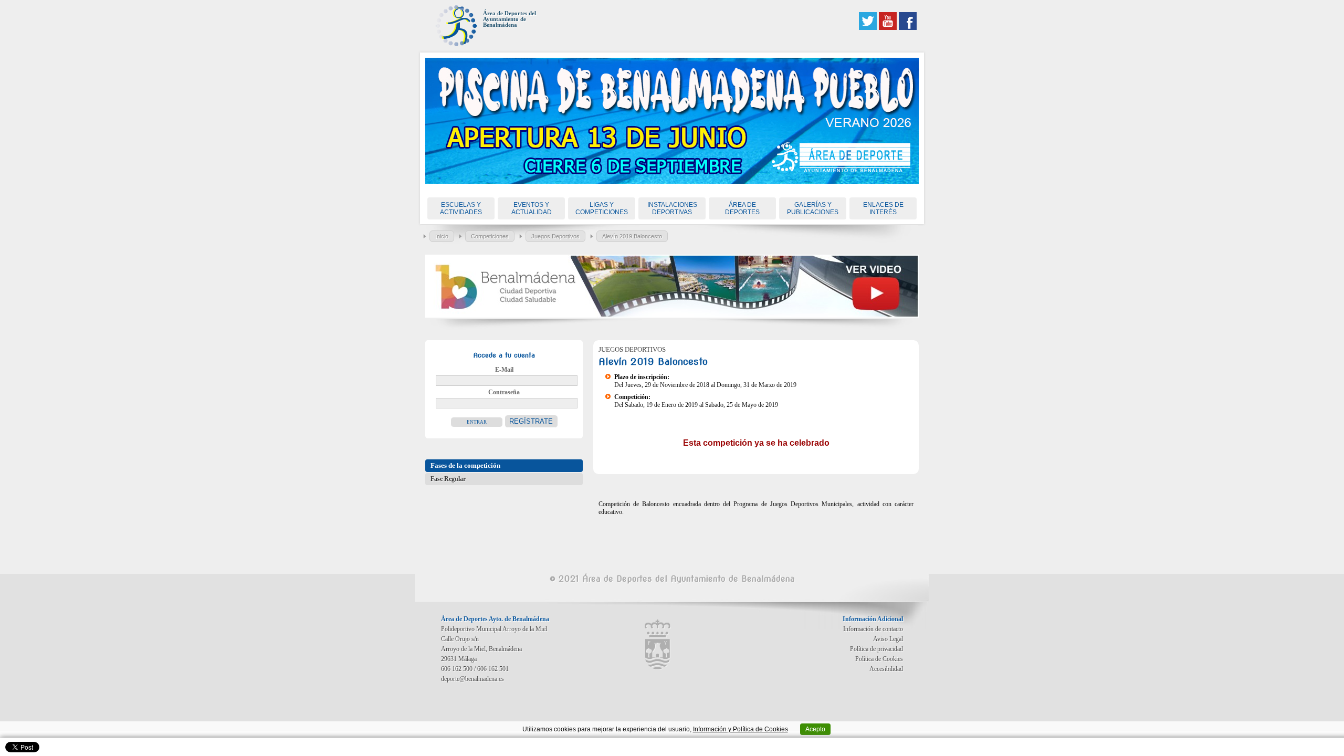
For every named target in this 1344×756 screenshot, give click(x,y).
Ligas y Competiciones (601, 208)
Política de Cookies (879, 659)
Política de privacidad (876, 649)
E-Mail (504, 369)
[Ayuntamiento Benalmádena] (658, 644)
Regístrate (531, 421)
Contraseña (504, 392)
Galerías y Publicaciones (812, 208)
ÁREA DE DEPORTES (742, 208)
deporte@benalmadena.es (472, 678)
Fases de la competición (465, 465)
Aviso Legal (888, 639)
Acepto (815, 729)
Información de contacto (873, 629)
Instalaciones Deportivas (672, 208)
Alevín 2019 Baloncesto (632, 236)
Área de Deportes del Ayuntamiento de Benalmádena (509, 19)
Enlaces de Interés (883, 208)
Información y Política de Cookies (740, 729)
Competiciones (490, 236)
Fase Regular (448, 478)
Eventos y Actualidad (531, 208)
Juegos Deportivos (555, 236)
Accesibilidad (886, 669)
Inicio (441, 236)
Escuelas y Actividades (461, 208)
